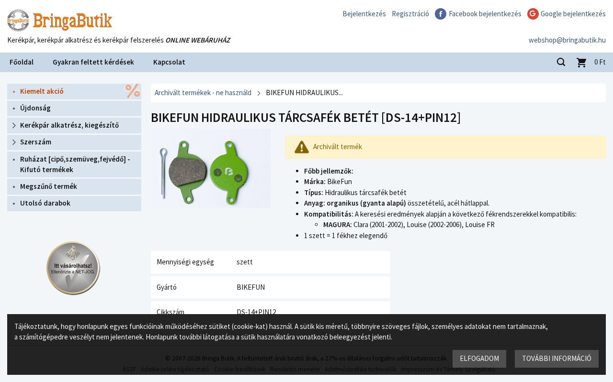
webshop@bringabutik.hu (567, 39)
